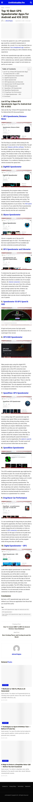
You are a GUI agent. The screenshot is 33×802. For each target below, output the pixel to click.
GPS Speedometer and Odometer (17, 249)
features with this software (16, 147)
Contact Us (5, 786)
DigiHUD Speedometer (12, 167)
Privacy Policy (12, 786)
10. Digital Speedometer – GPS (12, 94)
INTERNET (7, 7)
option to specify (26, 439)
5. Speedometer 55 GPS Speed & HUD (13, 84)
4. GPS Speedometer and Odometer (13, 82)
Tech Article (20, 786)
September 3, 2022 (20, 20)
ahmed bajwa (9, 20)
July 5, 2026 (4, 737)
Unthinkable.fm (16, 2)
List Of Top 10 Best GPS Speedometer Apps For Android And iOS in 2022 (15, 72)
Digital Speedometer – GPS (15, 546)
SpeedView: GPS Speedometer (16, 393)
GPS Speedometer (7, 612)
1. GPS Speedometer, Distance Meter (13, 75)
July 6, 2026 (4, 700)
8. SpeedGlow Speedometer (11, 90)
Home (2, 7)
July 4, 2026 (4, 775)
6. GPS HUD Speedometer (10, 86)
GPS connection (12, 530)
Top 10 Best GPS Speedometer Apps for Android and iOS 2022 (16, 615)
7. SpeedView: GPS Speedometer (12, 88)
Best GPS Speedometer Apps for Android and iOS (15, 609)
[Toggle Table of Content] (28, 69)
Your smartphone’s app (17, 47)
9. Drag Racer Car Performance (12, 92)
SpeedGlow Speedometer (13, 448)
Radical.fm (27, 786)
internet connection (14, 282)
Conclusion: (7, 96)
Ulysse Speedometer (11, 215)
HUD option (28, 204)
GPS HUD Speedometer (12, 337)
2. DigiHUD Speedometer (10, 78)
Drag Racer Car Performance (15, 498)
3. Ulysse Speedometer (9, 80)
